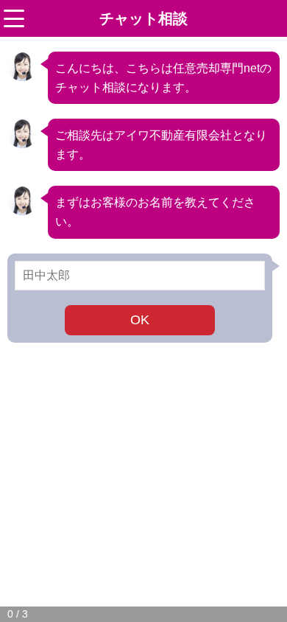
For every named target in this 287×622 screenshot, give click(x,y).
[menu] (14, 18)
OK (139, 319)
